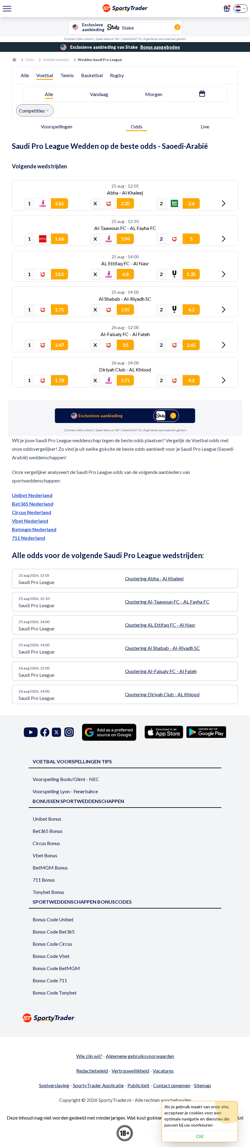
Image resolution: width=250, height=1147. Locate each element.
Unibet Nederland (32, 495)
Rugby (117, 75)
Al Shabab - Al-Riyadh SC (125, 299)
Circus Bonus (46, 843)
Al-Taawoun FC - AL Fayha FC (125, 228)
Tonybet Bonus (48, 892)
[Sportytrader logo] (125, 1018)
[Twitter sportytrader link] (56, 732)
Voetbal (44, 75)
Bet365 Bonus (47, 831)
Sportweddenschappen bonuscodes (82, 902)
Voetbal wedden (56, 59)
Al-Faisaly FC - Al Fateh (125, 334)
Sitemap (202, 1085)
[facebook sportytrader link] (44, 732)
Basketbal (92, 75)
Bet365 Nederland (32, 504)
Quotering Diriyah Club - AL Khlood (162, 694)
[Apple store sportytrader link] (164, 732)
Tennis (67, 75)
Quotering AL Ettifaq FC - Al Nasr (160, 625)
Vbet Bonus (45, 855)
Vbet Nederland (30, 521)
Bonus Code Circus (52, 944)
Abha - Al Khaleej (125, 192)
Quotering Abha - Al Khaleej (154, 578)
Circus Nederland (31, 512)
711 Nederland (28, 538)
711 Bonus (44, 880)
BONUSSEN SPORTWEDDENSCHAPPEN (78, 801)
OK (200, 1136)
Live (205, 126)
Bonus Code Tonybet (55, 992)
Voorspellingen (56, 126)
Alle (25, 75)
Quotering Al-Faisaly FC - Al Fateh (161, 671)
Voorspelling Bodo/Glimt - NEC (66, 779)
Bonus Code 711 (50, 980)
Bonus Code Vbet (51, 956)
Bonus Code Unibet (53, 919)
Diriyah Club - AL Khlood (125, 369)
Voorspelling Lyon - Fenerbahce (65, 791)
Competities (32, 110)
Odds (29, 59)
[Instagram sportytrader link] (69, 732)
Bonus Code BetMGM (56, 968)
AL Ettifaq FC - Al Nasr (125, 263)
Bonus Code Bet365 (54, 931)
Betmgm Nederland (34, 529)
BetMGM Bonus (50, 867)
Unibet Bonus (47, 819)
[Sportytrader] (14, 59)
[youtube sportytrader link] (31, 732)
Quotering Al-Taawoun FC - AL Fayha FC (167, 601)
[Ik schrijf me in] (227, 8)
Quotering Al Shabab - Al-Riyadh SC (162, 648)
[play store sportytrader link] (206, 732)
